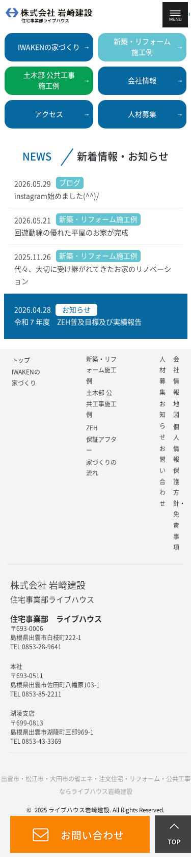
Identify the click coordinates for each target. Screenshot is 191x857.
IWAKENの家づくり (49, 47)
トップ (21, 360)
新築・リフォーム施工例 (101, 370)
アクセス (49, 114)
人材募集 (142, 114)
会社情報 (142, 80)
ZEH (92, 428)
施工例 (142, 47)
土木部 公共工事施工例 (101, 404)
